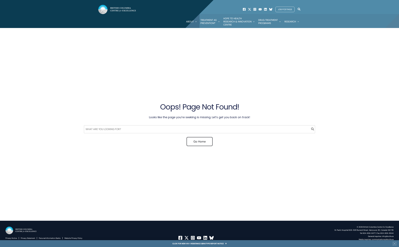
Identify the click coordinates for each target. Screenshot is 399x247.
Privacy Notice (11, 238)
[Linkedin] (265, 9)
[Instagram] (254, 9)
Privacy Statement (28, 238)
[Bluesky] (270, 9)
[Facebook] (244, 9)
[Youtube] (260, 9)
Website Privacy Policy (73, 238)
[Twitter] (249, 9)
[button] (285, 9)
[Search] (312, 129)
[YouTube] (199, 238)
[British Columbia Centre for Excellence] (117, 9)
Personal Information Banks (50, 238)
